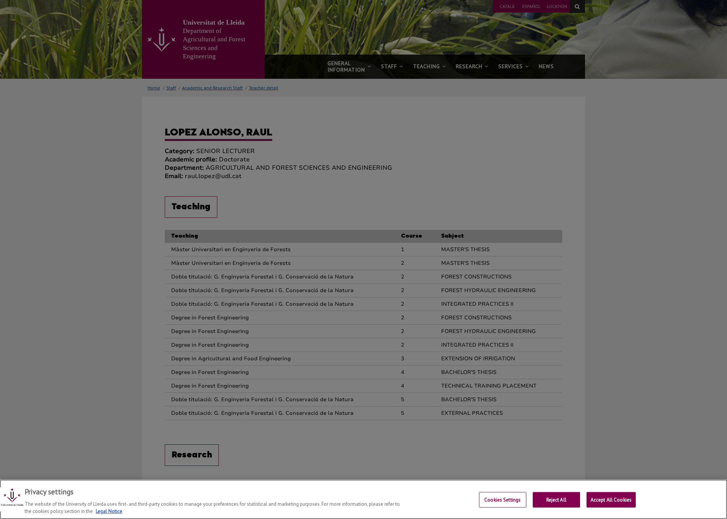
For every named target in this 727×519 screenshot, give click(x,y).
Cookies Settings (502, 500)
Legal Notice (109, 511)
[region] (363, 499)
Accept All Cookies (611, 500)
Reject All (556, 500)
